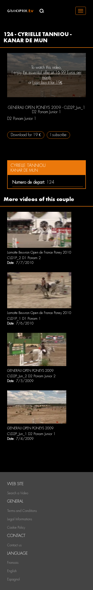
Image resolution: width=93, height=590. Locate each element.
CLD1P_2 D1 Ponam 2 (24, 257)
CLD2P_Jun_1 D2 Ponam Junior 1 (31, 433)
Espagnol (13, 579)
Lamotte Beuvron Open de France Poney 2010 (39, 252)
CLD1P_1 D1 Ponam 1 (24, 318)
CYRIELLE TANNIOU (28, 165)
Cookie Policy (16, 527)
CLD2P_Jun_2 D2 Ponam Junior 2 (31, 376)
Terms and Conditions (22, 511)
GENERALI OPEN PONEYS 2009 (30, 370)
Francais (12, 562)
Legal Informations (19, 519)
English (12, 571)
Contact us (14, 545)
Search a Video (17, 493)
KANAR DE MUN (24, 170)
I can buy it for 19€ (47, 82)
